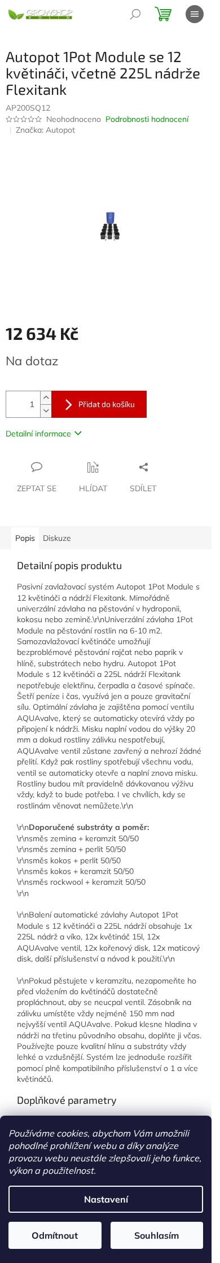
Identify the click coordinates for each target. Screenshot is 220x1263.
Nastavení (106, 1199)
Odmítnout (55, 1235)
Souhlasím (156, 1235)
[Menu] (194, 14)
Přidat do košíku (106, 404)
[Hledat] (135, 14)
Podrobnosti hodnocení (146, 119)
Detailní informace (38, 434)
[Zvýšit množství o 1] (45, 397)
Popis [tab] (25, 538)
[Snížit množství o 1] (45, 410)
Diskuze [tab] (57, 538)
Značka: (45, 130)
